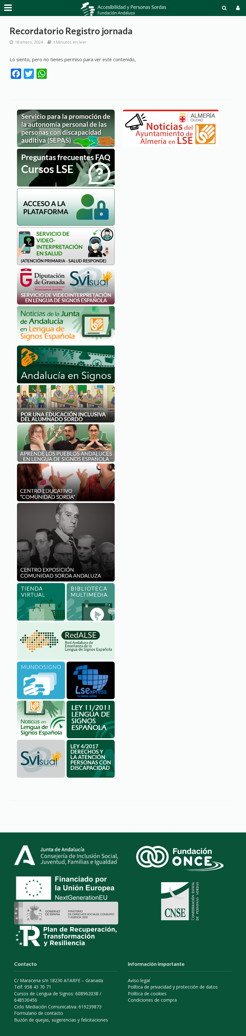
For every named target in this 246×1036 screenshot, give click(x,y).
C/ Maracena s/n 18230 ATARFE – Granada (58, 980)
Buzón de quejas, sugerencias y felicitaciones (61, 1020)
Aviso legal (139, 980)
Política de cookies (147, 993)
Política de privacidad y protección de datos (173, 987)
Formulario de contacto (38, 1013)
